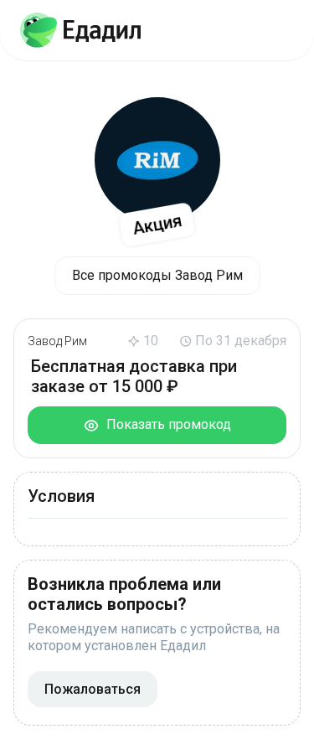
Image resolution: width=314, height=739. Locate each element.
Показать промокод (165, 424)
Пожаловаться (92, 689)
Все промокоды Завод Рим (157, 275)
